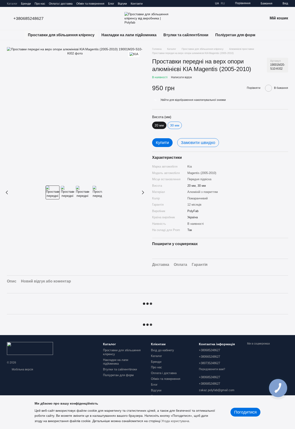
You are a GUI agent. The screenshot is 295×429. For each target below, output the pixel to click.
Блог (111, 3)
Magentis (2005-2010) (201, 173)
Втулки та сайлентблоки (185, 35)
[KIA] (133, 54)
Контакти (137, 3)
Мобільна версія (22, 369)
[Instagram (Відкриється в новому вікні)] (149, 3)
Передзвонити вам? (212, 369)
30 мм (174, 125)
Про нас (40, 3)
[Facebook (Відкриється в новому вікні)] (160, 3)
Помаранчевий (197, 198)
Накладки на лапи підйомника (128, 35)
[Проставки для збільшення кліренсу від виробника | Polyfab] (30, 348)
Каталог (12, 3)
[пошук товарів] (267, 35)
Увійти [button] (164, 100)
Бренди (26, 3)
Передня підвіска (199, 179)
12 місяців (194, 204)
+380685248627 (28, 18)
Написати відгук (181, 77)
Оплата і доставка (61, 3)
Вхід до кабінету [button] (162, 350)
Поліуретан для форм (235, 35)
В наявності (195, 223)
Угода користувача (175, 421)
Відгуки (122, 3)
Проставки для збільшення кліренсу (61, 35)
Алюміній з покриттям (202, 192)
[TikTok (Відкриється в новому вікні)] (154, 3)
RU (223, 3)
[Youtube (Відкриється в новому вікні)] (166, 3)
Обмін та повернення (90, 3)
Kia (189, 166)
